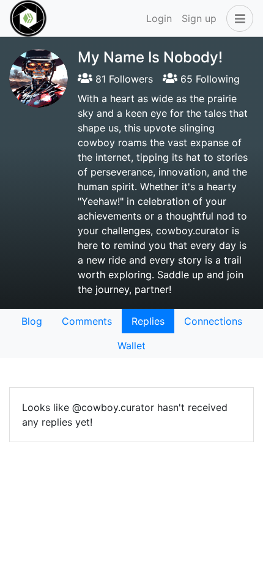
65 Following (208, 79)
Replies (148, 321)
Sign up (199, 18)
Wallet (131, 345)
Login (159, 18)
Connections (213, 321)
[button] (237, 18)
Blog (31, 321)
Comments (87, 321)
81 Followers (122, 79)
